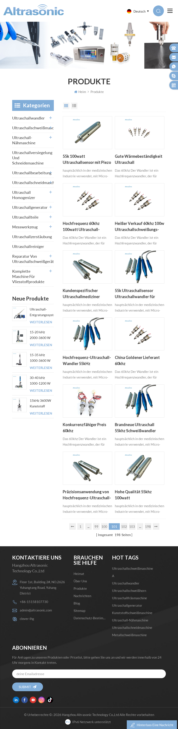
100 (104, 526)
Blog (77, 603)
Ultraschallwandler (28, 118)
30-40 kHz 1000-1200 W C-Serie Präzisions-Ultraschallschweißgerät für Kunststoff (42, 381)
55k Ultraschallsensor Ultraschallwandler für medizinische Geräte (135, 294)
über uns (80, 581)
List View (74, 106)
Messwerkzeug (25, 226)
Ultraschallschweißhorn (129, 591)
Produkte (97, 92)
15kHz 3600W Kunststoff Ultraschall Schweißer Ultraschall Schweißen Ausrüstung (40, 404)
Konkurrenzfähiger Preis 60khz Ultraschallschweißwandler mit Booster (87, 428)
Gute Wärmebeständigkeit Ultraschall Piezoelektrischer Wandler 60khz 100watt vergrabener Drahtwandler (139, 159)
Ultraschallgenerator (30, 207)
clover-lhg (27, 619)
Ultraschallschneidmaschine (33, 182)
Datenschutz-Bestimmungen (90, 618)
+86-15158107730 (34, 602)
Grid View (66, 106)
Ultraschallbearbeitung (31, 172)
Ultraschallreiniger (28, 246)
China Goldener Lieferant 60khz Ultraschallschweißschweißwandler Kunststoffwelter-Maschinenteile (139, 361)
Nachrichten (82, 596)
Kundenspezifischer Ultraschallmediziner (81, 293)
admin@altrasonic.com (36, 610)
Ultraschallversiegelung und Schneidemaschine (32, 157)
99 (96, 526)
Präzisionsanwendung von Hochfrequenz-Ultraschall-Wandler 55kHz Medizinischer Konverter (87, 495)
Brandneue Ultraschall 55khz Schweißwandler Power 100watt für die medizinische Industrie (135, 428)
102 (124, 526)
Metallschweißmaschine (129, 635)
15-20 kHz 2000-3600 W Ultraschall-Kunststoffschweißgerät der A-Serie (42, 335)
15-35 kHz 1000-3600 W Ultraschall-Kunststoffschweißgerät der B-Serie (42, 358)
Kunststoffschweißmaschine (132, 613)
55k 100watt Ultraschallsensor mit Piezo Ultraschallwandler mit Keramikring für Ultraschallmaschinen (87, 159)
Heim (82, 92)
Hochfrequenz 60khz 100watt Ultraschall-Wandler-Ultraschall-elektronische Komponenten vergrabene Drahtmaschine (86, 226)
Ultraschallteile (25, 217)
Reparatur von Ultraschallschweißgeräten (33, 259)
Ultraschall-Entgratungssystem (42, 312)
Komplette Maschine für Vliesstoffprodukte (28, 276)
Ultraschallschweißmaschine (33, 127)
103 (132, 526)
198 (148, 526)
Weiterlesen (41, 322)
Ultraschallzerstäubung (32, 236)
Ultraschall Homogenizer (23, 195)
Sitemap (79, 611)
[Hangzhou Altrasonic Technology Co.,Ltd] (33, 9)
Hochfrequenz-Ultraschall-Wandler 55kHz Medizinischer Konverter (87, 361)
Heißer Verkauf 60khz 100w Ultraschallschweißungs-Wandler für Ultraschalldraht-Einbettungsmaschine (139, 226)
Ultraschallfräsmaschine (129, 598)
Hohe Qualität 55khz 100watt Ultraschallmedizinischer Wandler (137, 495)
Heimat (79, 574)
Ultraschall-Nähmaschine (23, 140)
